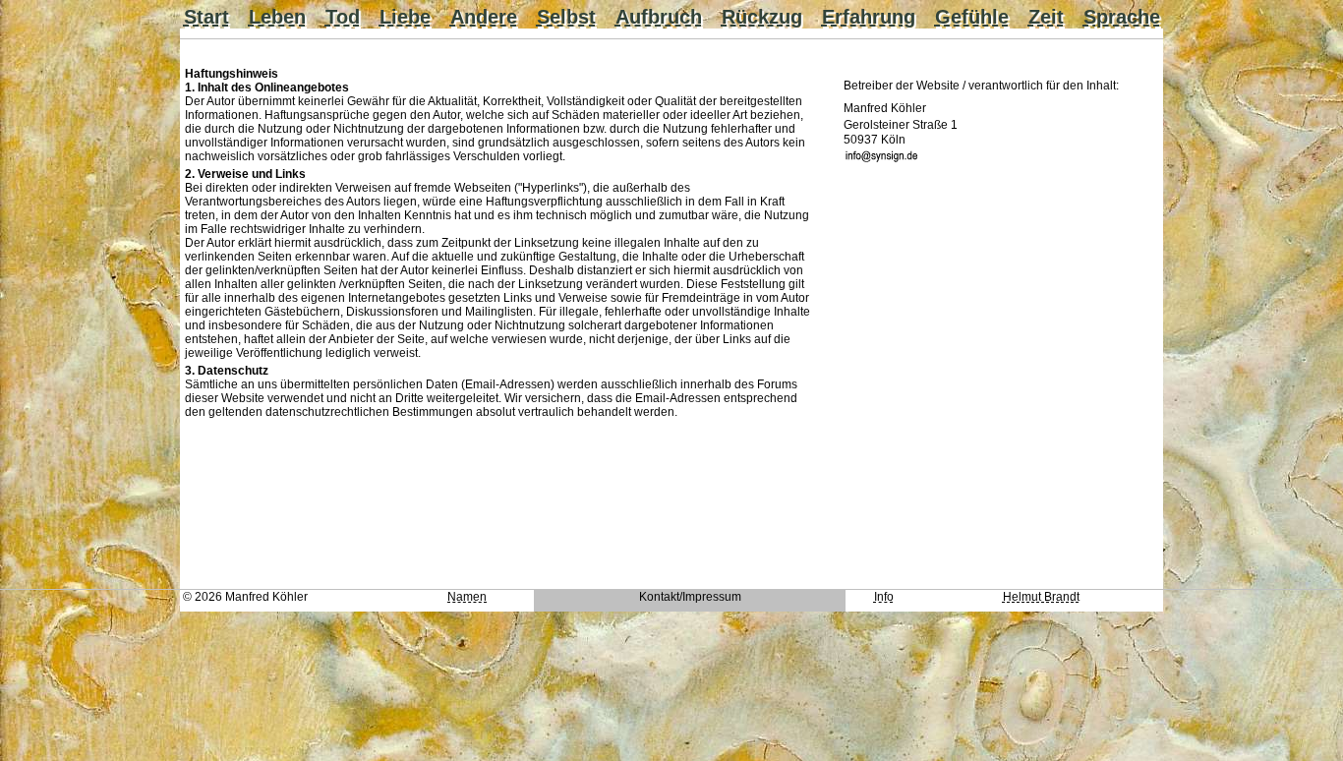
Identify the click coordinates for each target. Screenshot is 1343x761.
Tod (342, 17)
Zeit (1046, 17)
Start (206, 17)
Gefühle (972, 17)
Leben (277, 17)
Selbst (566, 17)
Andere (483, 17)
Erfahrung (868, 17)
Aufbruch (658, 17)
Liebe (405, 17)
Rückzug (762, 17)
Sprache (1121, 17)
